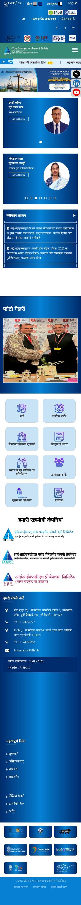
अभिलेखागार (16, 761)
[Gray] (35, 4)
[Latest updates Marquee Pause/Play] (74, 215)
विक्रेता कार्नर (68, 19)
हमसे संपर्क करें (59, 887)
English (72, 3)
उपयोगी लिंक (16, 803)
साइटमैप (14, 776)
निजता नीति (39, 887)
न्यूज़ (10, 61)
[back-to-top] (67, 891)
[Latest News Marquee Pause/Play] (3, 62)
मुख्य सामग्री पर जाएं (12, 4)
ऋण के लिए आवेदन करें (44, 19)
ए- (57, 27)
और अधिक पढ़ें (19, 119)
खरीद (12, 811)
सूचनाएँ (13, 754)
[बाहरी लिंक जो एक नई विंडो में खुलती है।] (55, 12)
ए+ (73, 27)
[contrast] (60, 4)
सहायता (13, 769)
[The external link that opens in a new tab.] (72, 38)
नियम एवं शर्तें (21, 887)
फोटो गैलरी (14, 309)
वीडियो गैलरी (16, 796)
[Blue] (40, 4)
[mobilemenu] (75, 49)
